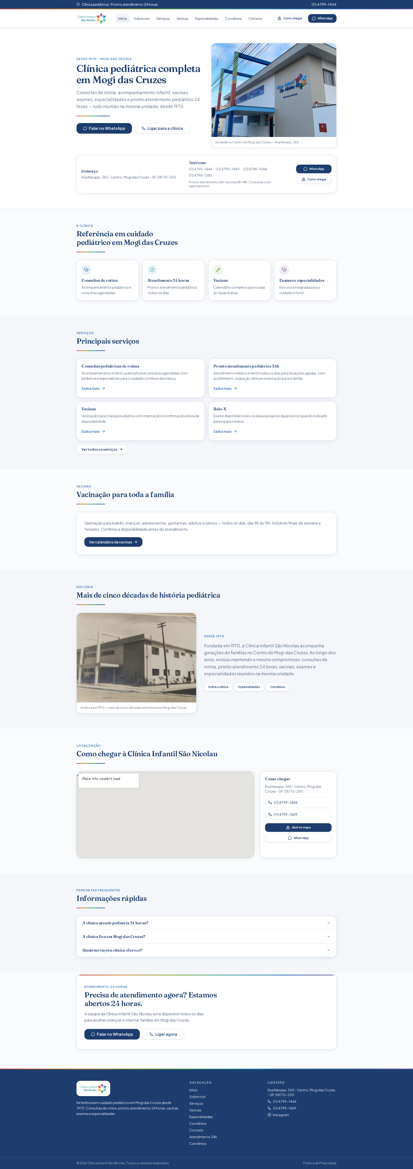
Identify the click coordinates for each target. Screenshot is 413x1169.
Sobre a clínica (218, 687)
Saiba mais (91, 388)
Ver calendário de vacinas (110, 542)
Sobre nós (142, 18)
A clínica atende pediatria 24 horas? (115, 922)
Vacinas (182, 18)
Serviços (163, 18)
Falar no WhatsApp (107, 128)
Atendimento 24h (203, 1137)
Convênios (233, 18)
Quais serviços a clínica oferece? (112, 950)
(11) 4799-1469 (227, 169)
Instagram (281, 1115)
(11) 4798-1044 (255, 169)
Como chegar (292, 18)
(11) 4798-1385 (200, 175)
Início (122, 18)
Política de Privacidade (320, 1163)
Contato (255, 18)
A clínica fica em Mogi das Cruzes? (113, 936)
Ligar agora (166, 1034)
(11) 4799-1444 (324, 4)
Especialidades (206, 18)
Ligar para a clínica (165, 128)
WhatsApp (325, 18)
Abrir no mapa (301, 827)
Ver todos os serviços (99, 449)
